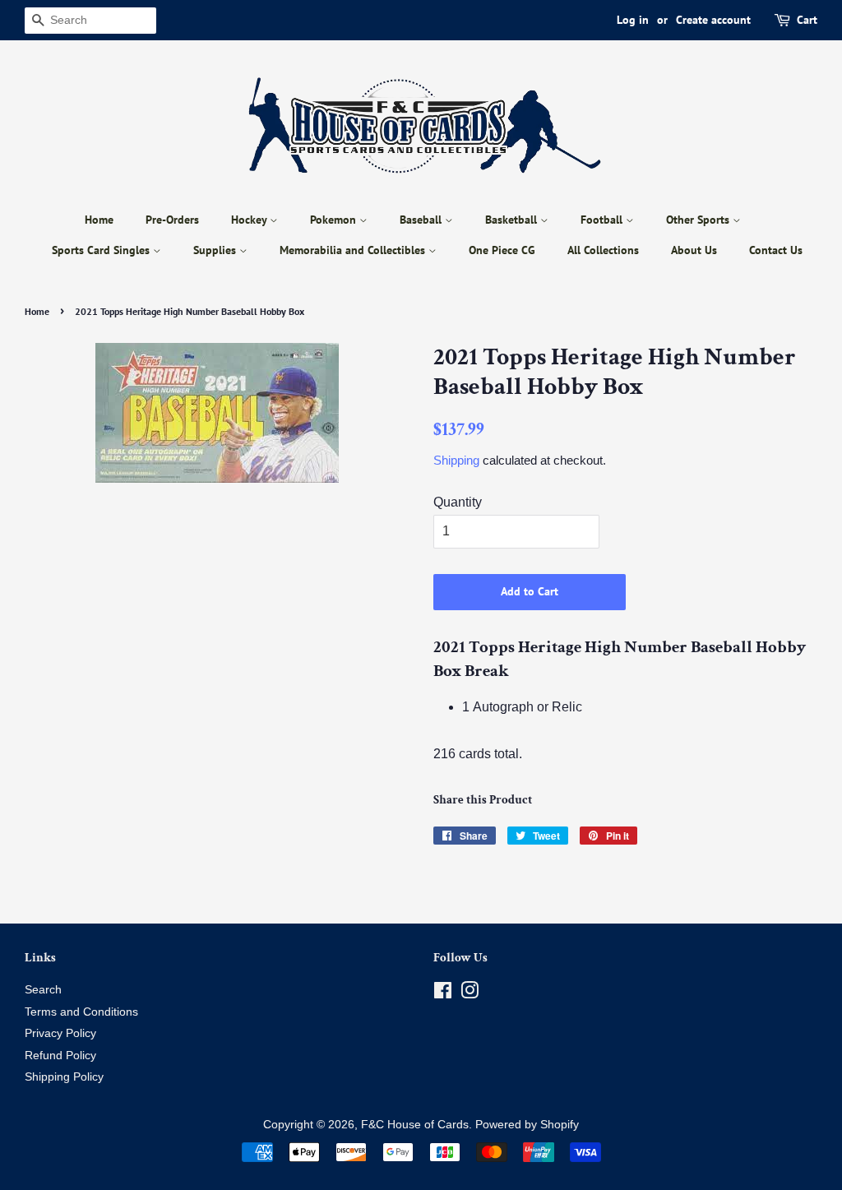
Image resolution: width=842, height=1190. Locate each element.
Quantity (457, 502)
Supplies (216, 250)
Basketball (512, 219)
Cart (807, 19)
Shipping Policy (64, 1077)
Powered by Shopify (527, 1124)
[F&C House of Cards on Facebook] (442, 994)
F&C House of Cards (415, 1124)
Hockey (250, 219)
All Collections (603, 250)
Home (99, 219)
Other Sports (699, 219)
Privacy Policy (60, 1033)
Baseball (422, 219)
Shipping (456, 460)
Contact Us (776, 250)
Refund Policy (60, 1055)
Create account (713, 19)
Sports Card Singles (102, 250)
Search (43, 990)
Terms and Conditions (81, 1012)
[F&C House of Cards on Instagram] (469, 994)
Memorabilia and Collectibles (354, 250)
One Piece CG (502, 250)
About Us (694, 250)
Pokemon (334, 219)
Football (603, 219)
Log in (633, 19)
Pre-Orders (172, 219)
